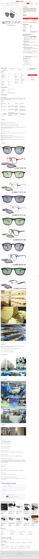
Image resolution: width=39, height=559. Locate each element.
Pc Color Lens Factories (21, 546)
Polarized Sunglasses (17, 5)
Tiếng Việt (18, 554)
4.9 (30, 69)
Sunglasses (12, 5)
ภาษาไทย (36, 553)
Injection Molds (21, 534)
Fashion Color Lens (28, 546)
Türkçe (15, 554)
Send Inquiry (26, 20)
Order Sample (35, 22)
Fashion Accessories (8, 5)
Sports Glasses (6, 542)
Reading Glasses (12, 542)
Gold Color (12, 546)
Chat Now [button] (35, 20)
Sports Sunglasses (18, 542)
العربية (28, 553)
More (1, 549)
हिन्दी (34, 553)
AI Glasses (2, 531)
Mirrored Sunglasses (23, 542)
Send (7, 496)
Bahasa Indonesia (22, 554)
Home (1, 5)
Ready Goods (30, 534)
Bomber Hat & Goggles (22, 531)
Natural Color (7, 546)
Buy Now (30, 18)
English (6, 553)
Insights (21, 552)
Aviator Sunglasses (30, 542)
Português (11, 553)
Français (14, 553)
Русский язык (17, 553)
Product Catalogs (11, 530)
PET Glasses (2, 534)
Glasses (2, 542)
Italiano (20, 553)
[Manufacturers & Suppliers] (19, 1)
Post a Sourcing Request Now (10, 497)
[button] (23, 70)
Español (8, 553)
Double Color (2, 546)
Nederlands (25, 553)
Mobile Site (18, 552)
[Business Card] (37, 71)
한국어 (30, 553)
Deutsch (22, 553)
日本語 (32, 553)
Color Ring (16, 546)
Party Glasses (11, 534)
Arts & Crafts (4, 5)
